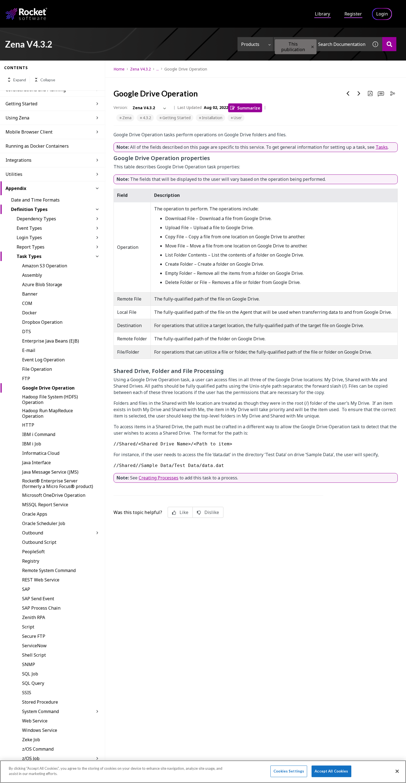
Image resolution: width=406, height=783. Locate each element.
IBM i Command (38, 434)
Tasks (382, 147)
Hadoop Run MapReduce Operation (47, 413)
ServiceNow (34, 646)
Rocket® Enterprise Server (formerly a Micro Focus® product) (57, 483)
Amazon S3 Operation (44, 266)
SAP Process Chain (41, 608)
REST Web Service (40, 580)
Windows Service (39, 730)
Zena (126, 117)
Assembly (32, 275)
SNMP (28, 664)
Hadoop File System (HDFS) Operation (50, 399)
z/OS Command (38, 749)
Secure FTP (33, 636)
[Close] (397, 771)
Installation (212, 117)
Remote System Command (49, 570)
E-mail (28, 350)
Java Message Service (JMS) (50, 472)
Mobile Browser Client (29, 132)
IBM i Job (31, 444)
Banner (30, 294)
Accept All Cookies (331, 771)
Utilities (14, 174)
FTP (26, 378)
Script (28, 627)
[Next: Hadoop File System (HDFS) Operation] (359, 93)
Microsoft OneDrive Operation (53, 495)
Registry (30, 561)
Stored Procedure (40, 702)
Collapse (47, 79)
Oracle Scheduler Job (43, 523)
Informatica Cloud (40, 453)
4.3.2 (147, 117)
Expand (19, 79)
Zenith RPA (33, 617)
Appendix (16, 188)
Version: (121, 107)
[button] (312, 47)
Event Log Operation (43, 360)
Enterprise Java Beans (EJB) (50, 341)
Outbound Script (39, 542)
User (238, 117)
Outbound (32, 533)
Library (322, 14)
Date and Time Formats (35, 200)
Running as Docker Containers (37, 146)
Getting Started (21, 104)
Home (119, 69)
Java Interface (36, 463)
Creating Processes (158, 478)
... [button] (157, 69)
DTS (26, 331)
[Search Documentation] (389, 44)
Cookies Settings (288, 771)
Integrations (18, 160)
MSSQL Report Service (45, 505)
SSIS (26, 693)
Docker (29, 313)
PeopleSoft (33, 552)
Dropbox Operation (42, 322)
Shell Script (34, 655)
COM (27, 303)
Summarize (248, 107)
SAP (26, 589)
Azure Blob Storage (42, 284)
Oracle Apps (34, 514)
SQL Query (33, 683)
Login (382, 14)
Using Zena (17, 118)
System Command (40, 711)
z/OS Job (30, 758)
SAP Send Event (38, 599)
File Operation (37, 369)
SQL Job (30, 674)
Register (353, 14)
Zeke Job (31, 740)
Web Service (35, 721)
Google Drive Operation (48, 388)
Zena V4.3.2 (140, 69)
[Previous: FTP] (348, 93)
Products (250, 44)
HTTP (28, 425)
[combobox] (320, 44)
